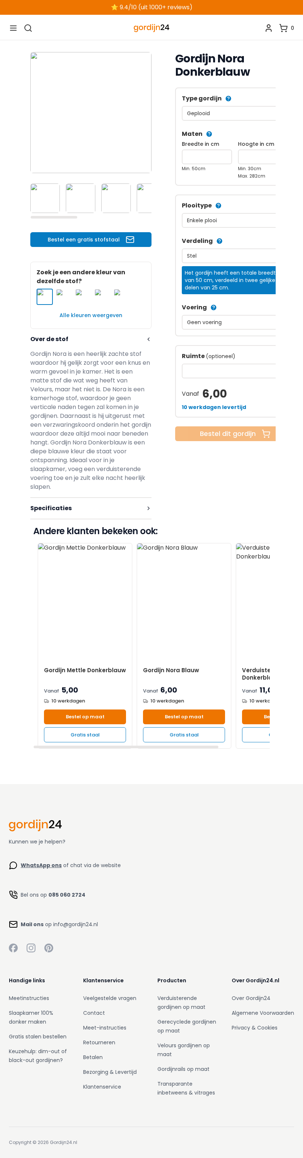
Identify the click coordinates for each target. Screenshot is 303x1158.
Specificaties (51, 508)
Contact (94, 1013)
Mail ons (32, 924)
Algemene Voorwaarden (263, 1013)
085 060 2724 (66, 894)
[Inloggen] (268, 28)
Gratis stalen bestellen (38, 1036)
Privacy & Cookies (255, 1027)
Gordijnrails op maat (183, 1069)
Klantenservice (102, 1086)
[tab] (45, 198)
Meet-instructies (104, 1027)
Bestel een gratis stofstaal (84, 239)
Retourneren (99, 1042)
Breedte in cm (200, 144)
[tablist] (91, 198)
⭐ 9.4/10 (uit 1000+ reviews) (152, 7)
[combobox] (235, 113)
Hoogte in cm (256, 144)
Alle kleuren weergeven (90, 315)
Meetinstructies (29, 998)
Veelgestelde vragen (109, 998)
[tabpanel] (91, 112)
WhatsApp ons (41, 865)
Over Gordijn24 (251, 998)
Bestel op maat (85, 716)
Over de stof (49, 339)
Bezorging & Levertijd (110, 1072)
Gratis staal (85, 734)
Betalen (93, 1057)
